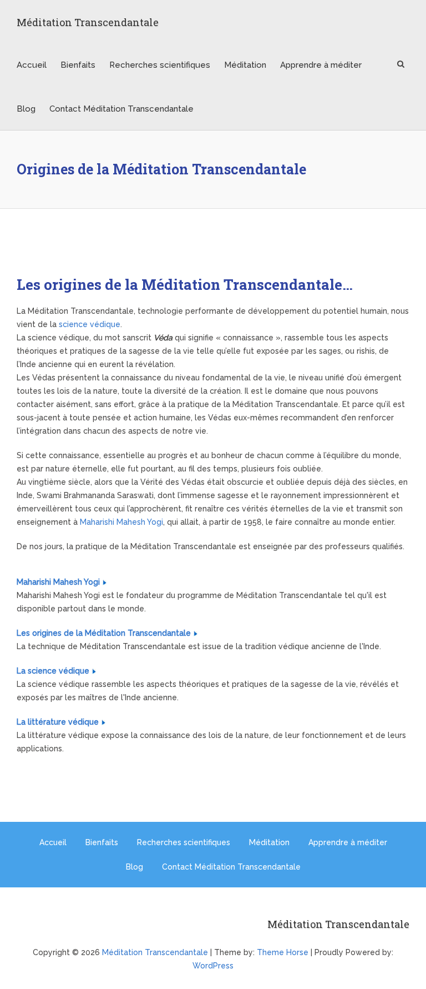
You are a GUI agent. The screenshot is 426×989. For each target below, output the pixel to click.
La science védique (53, 670)
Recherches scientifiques (159, 65)
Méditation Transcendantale (88, 22)
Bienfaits (77, 65)
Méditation (245, 65)
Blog (26, 109)
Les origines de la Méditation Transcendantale (104, 633)
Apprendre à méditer (321, 65)
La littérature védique (58, 721)
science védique (89, 324)
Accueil (32, 65)
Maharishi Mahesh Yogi (121, 522)
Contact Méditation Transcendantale (121, 109)
